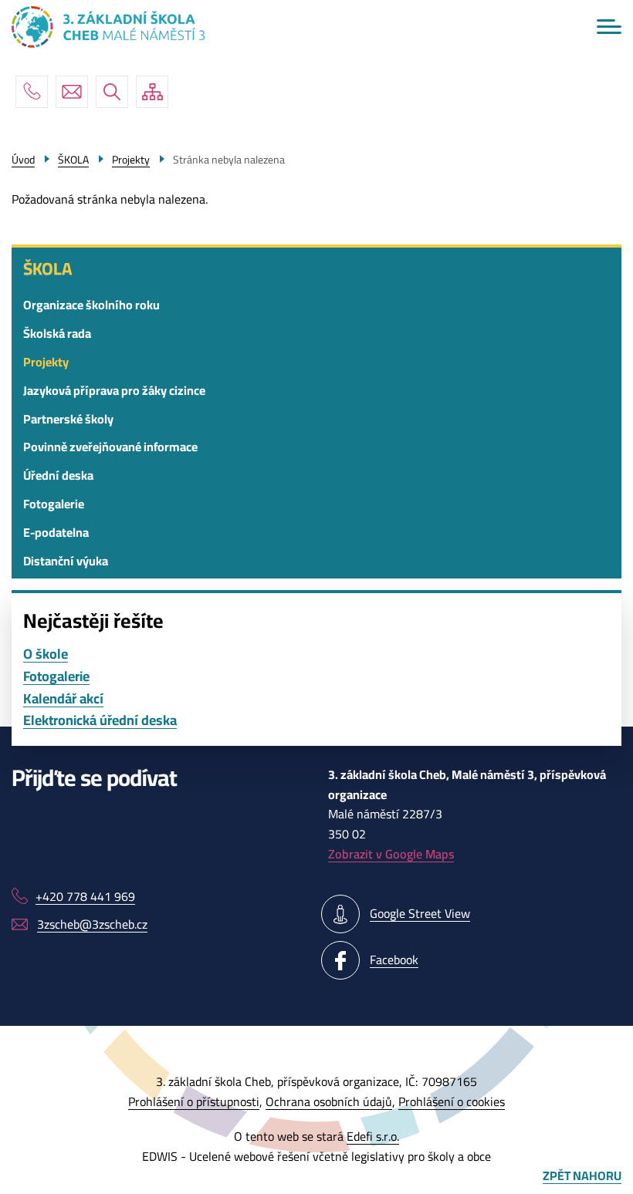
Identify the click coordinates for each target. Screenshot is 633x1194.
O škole (45, 654)
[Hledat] (112, 92)
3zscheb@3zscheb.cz (72, 92)
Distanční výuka (65, 560)
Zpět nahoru (582, 1176)
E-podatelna (56, 532)
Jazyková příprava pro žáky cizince (114, 390)
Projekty (46, 361)
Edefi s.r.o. (373, 1136)
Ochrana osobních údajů (329, 1101)
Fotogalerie (53, 503)
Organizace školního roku (91, 304)
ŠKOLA (47, 268)
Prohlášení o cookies (451, 1101)
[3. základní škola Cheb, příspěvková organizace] (108, 27)
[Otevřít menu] (609, 26)
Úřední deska (58, 475)
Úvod (23, 160)
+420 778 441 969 (31, 92)
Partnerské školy (68, 418)
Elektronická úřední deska (100, 721)
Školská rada (57, 333)
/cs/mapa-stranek (152, 92)
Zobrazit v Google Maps (391, 853)
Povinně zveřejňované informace (110, 446)
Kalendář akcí (63, 699)
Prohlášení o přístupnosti (193, 1101)
